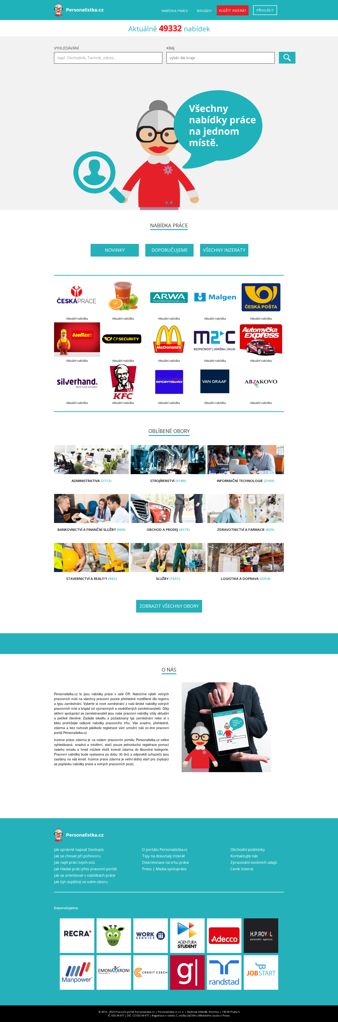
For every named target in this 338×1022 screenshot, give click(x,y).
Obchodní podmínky (247, 849)
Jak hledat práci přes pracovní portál (85, 868)
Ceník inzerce (241, 868)
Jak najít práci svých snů (74, 862)
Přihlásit (265, 10)
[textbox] (222, 57)
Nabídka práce (174, 10)
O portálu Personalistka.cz (164, 849)
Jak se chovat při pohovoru (77, 855)
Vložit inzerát (232, 10)
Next (278, 150)
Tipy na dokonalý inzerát (163, 855)
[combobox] (220, 58)
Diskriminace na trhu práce (165, 862)
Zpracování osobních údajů (253, 862)
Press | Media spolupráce (164, 868)
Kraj (170, 48)
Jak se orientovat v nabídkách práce (84, 875)
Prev (60, 150)
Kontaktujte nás (244, 855)
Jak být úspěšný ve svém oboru (81, 881)
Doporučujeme (170, 250)
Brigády (204, 10)
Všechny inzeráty (224, 250)
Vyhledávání (66, 48)
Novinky (115, 250)
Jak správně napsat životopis (79, 849)
